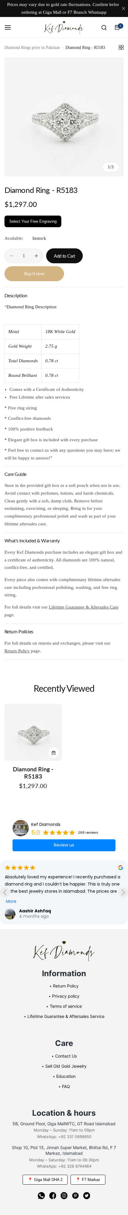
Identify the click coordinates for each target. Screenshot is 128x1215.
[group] (64, 117)
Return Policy (17, 650)
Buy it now (34, 273)
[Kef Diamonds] (64, 27)
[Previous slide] (5, 892)
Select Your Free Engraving (33, 221)
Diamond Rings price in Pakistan (32, 47)
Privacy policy (65, 996)
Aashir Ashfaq (35, 911)
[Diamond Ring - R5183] (33, 732)
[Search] (103, 27)
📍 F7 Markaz (88, 1179)
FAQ (66, 1086)
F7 (70, 12)
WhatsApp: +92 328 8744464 (64, 1166)
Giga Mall (52, 12)
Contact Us (66, 1055)
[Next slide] (123, 892)
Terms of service (66, 1006)
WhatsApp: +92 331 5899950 (64, 1136)
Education (66, 1076)
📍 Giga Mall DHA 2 (45, 1179)
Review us (64, 845)
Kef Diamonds (45, 824)
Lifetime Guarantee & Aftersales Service (65, 1016)
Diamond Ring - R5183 (33, 772)
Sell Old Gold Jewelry (66, 1066)
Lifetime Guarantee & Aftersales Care (83, 607)
